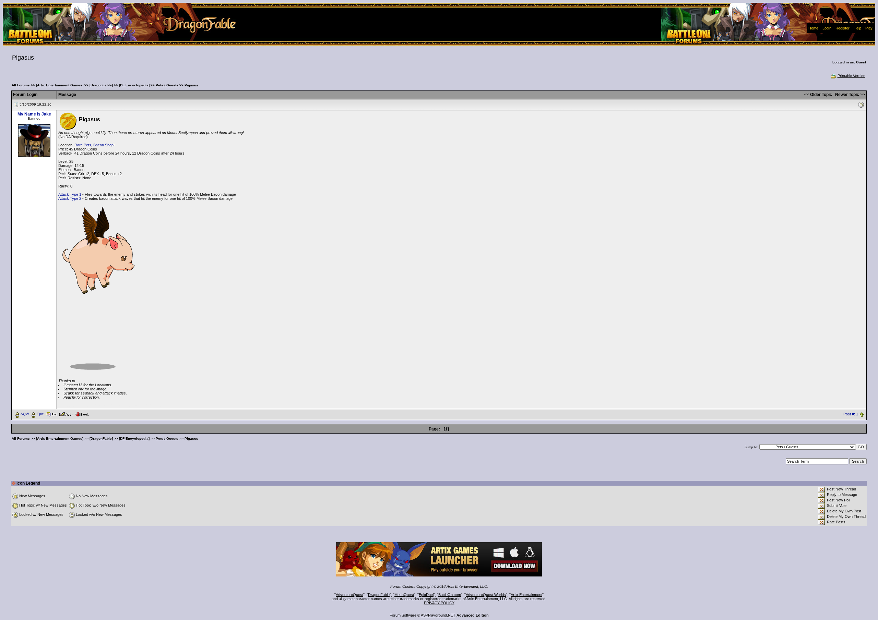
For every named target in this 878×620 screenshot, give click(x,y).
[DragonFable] (101, 85)
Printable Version (851, 76)
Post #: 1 (850, 414)
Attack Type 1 (69, 194)
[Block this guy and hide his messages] (82, 414)
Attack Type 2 (69, 198)
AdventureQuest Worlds (486, 595)
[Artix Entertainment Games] (59, 85)
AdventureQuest (349, 595)
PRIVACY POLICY (439, 603)
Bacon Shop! (104, 145)
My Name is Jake (34, 114)
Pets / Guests (167, 85)
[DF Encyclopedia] (134, 85)
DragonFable (379, 595)
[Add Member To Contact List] (66, 414)
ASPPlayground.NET (438, 615)
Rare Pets (82, 145)
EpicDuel (426, 595)
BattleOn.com (449, 595)
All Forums (21, 85)
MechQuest (404, 595)
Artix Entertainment (526, 595)
